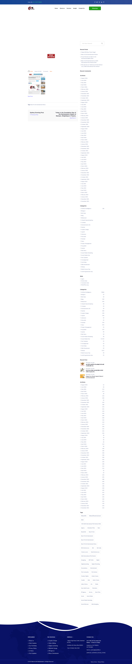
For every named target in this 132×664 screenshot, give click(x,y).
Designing (83, 560)
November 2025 (85, 95)
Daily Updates (33, 643)
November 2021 (85, 201)
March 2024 (84, 139)
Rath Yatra (83, 250)
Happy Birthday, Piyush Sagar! (88, 52)
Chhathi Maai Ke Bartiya (87, 220)
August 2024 (84, 128)
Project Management (86, 243)
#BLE (82, 519)
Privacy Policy (33, 648)
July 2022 (83, 183)
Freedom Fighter (85, 576)
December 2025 (85, 93)
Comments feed (85, 282)
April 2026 (83, 84)
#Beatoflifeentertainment (95, 515)
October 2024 (84, 124)
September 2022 (85, 179)
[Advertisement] (66, 31)
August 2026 (84, 78)
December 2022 (85, 172)
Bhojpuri (83, 210)
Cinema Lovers (84, 552)
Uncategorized (84, 259)
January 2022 (84, 196)
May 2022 (83, 188)
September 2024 (85, 126)
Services (69, 8)
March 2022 (84, 192)
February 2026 (84, 89)
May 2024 (83, 135)
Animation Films (91, 527)
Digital (97, 560)
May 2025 (83, 109)
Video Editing (52, 643)
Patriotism (94, 588)
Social (82, 596)
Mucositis (83, 236)
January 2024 (84, 144)
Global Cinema (95, 576)
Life (91, 584)
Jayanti (83, 231)
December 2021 (85, 199)
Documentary (84, 568)
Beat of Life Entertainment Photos (89, 54)
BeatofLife (83, 531)
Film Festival (94, 572)
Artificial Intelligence (86, 208)
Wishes (83, 266)
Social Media (90, 596)
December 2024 (85, 120)
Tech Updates (84, 257)
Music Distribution (54, 653)
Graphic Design (85, 229)
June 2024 (83, 133)
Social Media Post (85, 255)
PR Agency (83, 592)
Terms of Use (94, 661)
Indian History (84, 584)
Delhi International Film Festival (88, 556)
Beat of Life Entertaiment (87, 536)
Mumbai (83, 238)
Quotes (83, 248)
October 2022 (84, 177)
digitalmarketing (85, 564)
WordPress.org (84, 284)
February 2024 (84, 142)
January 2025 (84, 117)
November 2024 (85, 122)
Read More (30, 96)
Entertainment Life (85, 224)
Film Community (85, 572)
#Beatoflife (83, 515)
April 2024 (83, 137)
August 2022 (84, 181)
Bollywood (83, 217)
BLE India (83, 213)
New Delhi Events (85, 588)
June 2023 (83, 159)
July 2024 (83, 131)
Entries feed (84, 280)
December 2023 (85, 146)
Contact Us (82, 8)
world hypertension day (87, 271)
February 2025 (84, 115)
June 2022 (83, 185)
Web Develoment (85, 264)
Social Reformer (85, 604)
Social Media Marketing (87, 252)
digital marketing (96, 564)
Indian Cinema (96, 580)
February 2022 (84, 194)
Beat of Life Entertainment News (38, 104)
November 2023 (85, 148)
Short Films (97, 592)
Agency (83, 527)
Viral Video (84, 262)
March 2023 (84, 166)
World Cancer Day (85, 269)
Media (96, 584)
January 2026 (84, 91)
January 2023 (84, 170)
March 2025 (84, 113)
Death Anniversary (95, 552)
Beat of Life (91, 531)
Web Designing (95, 604)
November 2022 (85, 174)
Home (56, 8)
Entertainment (93, 568)
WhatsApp (95, 8)
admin (31, 71)
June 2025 (83, 106)
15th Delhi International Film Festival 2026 (91, 523)
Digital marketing (53, 645)
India (89, 580)
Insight (75, 8)
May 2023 (83, 161)
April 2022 (83, 190)
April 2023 (83, 163)
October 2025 (84, 98)
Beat (99, 527)
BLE (93, 548)
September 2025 (85, 100)
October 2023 (84, 150)
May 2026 (83, 82)
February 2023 (84, 168)
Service (90, 592)
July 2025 (83, 104)
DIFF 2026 (91, 560)
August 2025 (84, 102)
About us (62, 8)
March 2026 (84, 87)
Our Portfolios (33, 645)
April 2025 (83, 111)
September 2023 (85, 153)
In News (31, 651)
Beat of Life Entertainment (87, 539)
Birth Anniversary (85, 548)
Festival (83, 227)
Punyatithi (83, 245)
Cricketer (83, 222)
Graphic (83, 580)
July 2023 (83, 157)
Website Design (53, 648)
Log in (82, 278)
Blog (82, 215)
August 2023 (84, 155)
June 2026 (83, 80)
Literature (83, 234)
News (51, 71)
